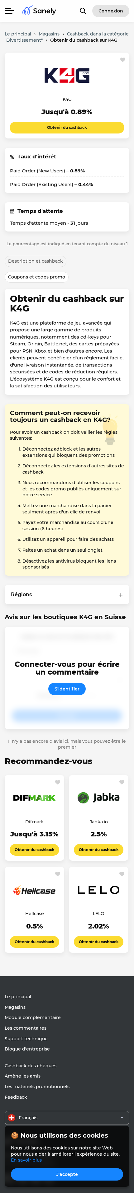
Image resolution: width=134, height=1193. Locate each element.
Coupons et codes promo (36, 277)
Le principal (18, 996)
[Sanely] (39, 11)
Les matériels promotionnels (37, 1086)
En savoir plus (26, 1160)
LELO (98, 913)
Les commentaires (25, 1028)
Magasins (15, 1007)
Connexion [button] (110, 11)
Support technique (26, 1038)
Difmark (34, 822)
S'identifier (67, 689)
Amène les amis (23, 1076)
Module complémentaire (33, 1017)
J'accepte (67, 1174)
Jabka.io (99, 822)
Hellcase (34, 913)
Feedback (16, 1097)
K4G (67, 99)
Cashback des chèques (30, 1066)
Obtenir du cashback (67, 127)
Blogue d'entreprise (27, 1049)
